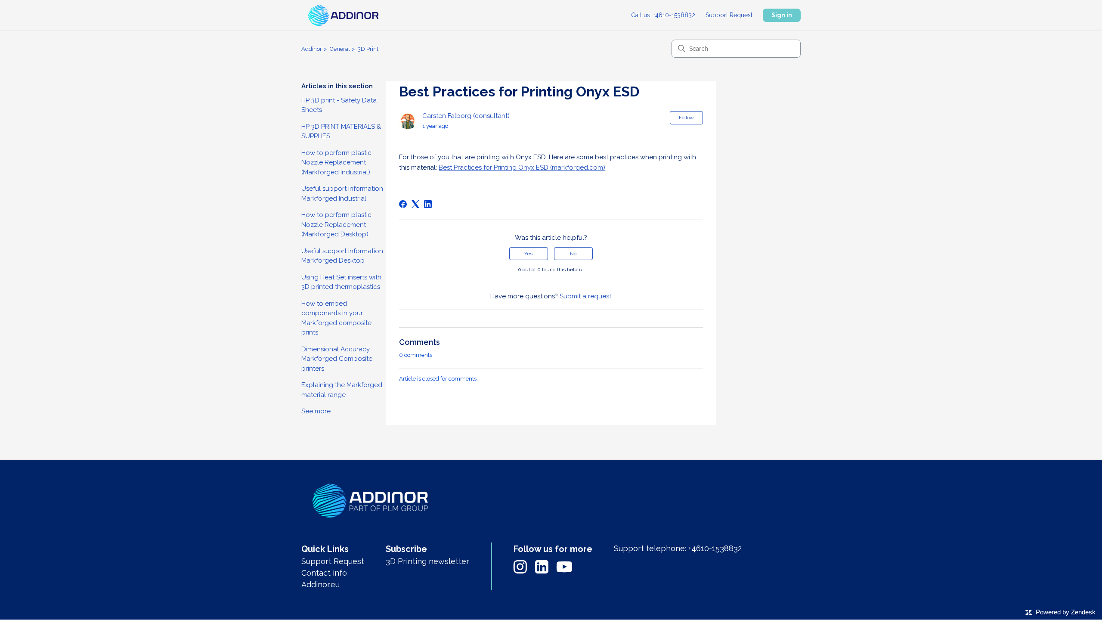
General (340, 49)
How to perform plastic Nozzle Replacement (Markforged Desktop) (336, 224)
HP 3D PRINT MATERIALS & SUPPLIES (341, 131)
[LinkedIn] (428, 204)
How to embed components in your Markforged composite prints (336, 318)
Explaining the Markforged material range (341, 390)
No (573, 254)
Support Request (729, 15)
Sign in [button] (781, 15)
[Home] (370, 502)
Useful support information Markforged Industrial (342, 193)
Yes (528, 254)
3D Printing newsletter (427, 561)
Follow (686, 118)
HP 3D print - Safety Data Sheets (339, 105)
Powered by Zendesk (1066, 612)
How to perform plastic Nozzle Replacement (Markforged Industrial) (336, 162)
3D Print (368, 49)
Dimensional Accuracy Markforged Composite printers (336, 358)
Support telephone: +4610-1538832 (678, 548)
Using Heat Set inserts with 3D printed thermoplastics (341, 282)
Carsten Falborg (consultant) (466, 116)
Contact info (324, 572)
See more (316, 411)
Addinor (311, 49)
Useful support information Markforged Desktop (342, 256)
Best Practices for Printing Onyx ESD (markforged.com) (522, 167)
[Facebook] (403, 204)
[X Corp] (415, 204)
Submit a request (585, 296)
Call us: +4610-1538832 (663, 15)
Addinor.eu (320, 584)
